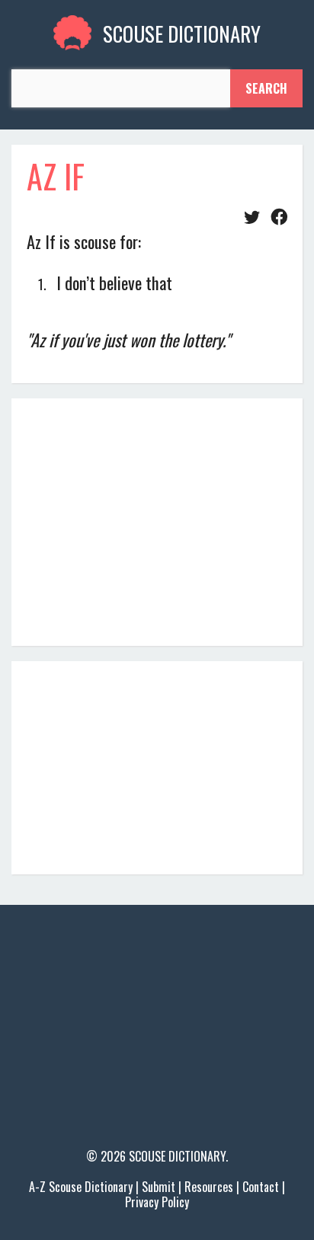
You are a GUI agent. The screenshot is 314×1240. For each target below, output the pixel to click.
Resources (208, 1187)
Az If (56, 176)
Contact (260, 1187)
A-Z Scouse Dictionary (81, 1187)
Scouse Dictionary (177, 1156)
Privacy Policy (157, 1202)
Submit (158, 1187)
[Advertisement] (157, 520)
